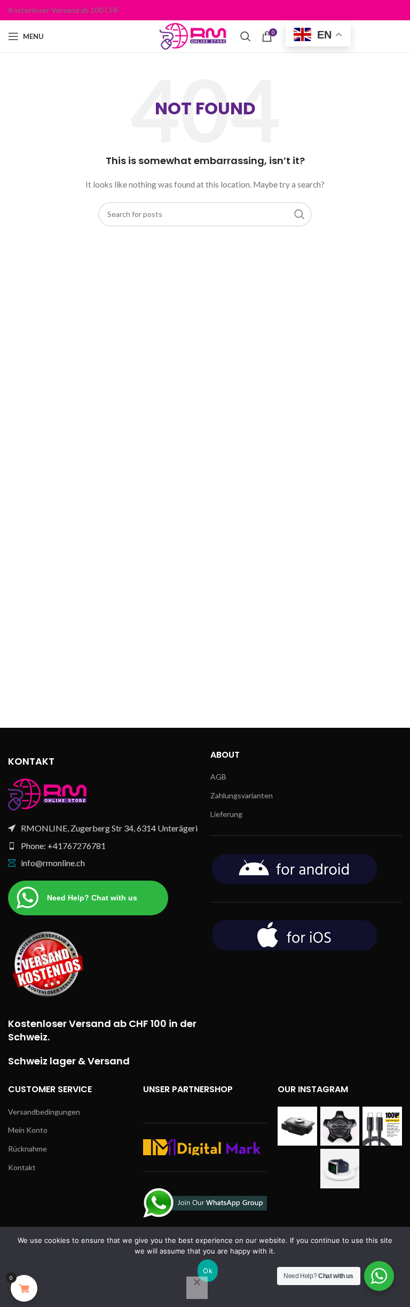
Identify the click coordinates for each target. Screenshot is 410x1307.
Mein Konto (28, 1129)
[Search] (245, 36)
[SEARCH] (299, 214)
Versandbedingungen (44, 1111)
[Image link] (48, 793)
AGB (218, 776)
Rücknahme (27, 1148)
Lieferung (226, 814)
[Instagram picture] (297, 1126)
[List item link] (104, 846)
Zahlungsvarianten (241, 795)
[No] (197, 1288)
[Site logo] (194, 35)
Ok (207, 1270)
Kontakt (22, 1167)
